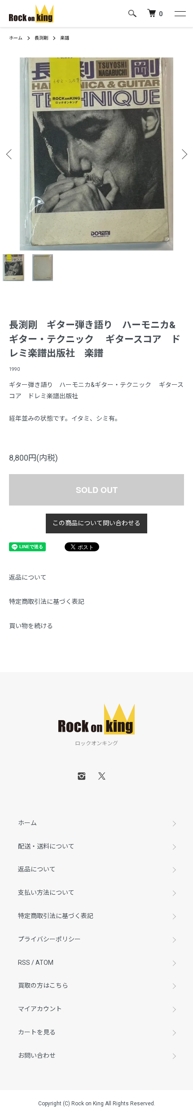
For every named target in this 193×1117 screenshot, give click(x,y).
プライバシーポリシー (49, 939)
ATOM (44, 962)
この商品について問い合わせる (96, 523)
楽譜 (64, 37)
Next (183, 154)
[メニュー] (179, 13)
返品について (28, 577)
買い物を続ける (31, 625)
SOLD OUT (97, 490)
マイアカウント (40, 1008)
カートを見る (37, 1032)
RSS (24, 962)
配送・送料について (46, 846)
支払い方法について (46, 892)
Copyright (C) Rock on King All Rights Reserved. (96, 1103)
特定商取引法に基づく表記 (46, 601)
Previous (10, 154)
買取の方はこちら (43, 985)
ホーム (15, 37)
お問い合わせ (37, 1055)
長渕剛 (41, 37)
